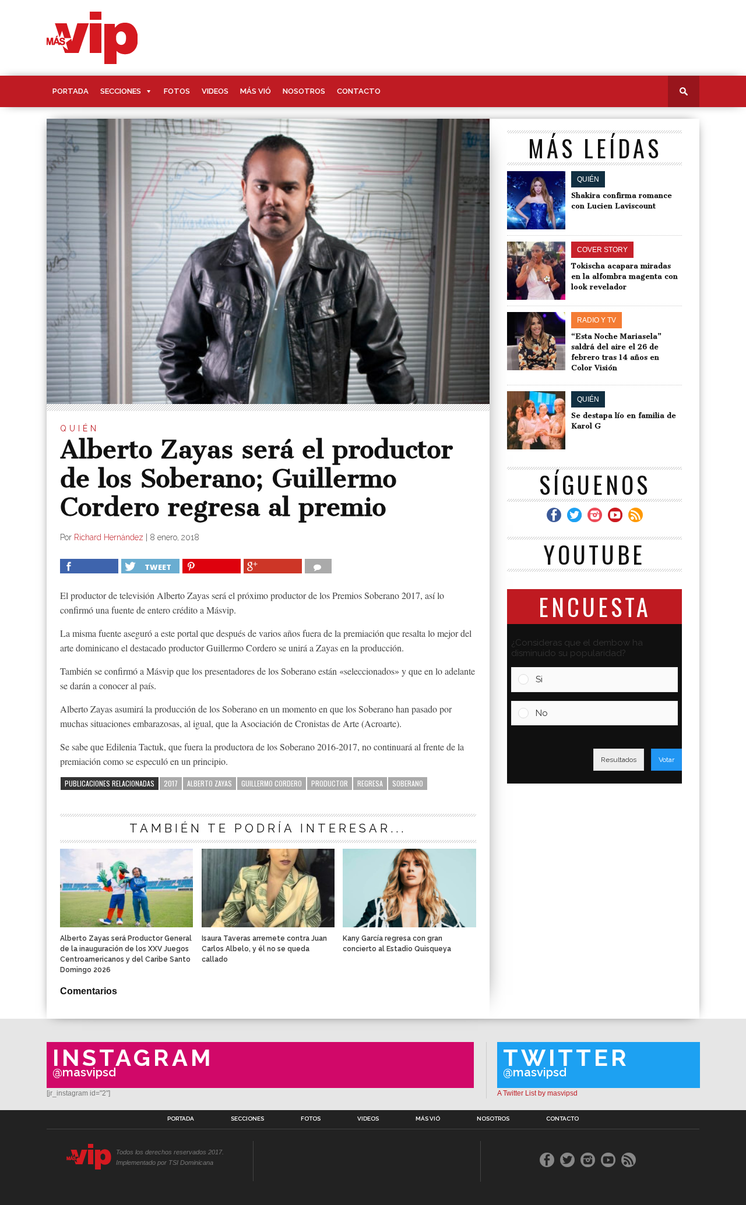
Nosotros (304, 91)
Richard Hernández (108, 537)
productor (329, 783)
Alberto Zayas (209, 783)
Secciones (120, 91)
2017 (171, 783)
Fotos (177, 91)
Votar (666, 760)
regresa (370, 783)
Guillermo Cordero (271, 783)
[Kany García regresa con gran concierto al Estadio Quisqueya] (409, 924)
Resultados (618, 760)
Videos (215, 91)
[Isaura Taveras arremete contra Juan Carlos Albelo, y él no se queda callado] (268, 924)
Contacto (359, 91)
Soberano (407, 783)
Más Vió (255, 91)
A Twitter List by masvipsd (537, 1093)
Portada (70, 91)
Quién (79, 428)
